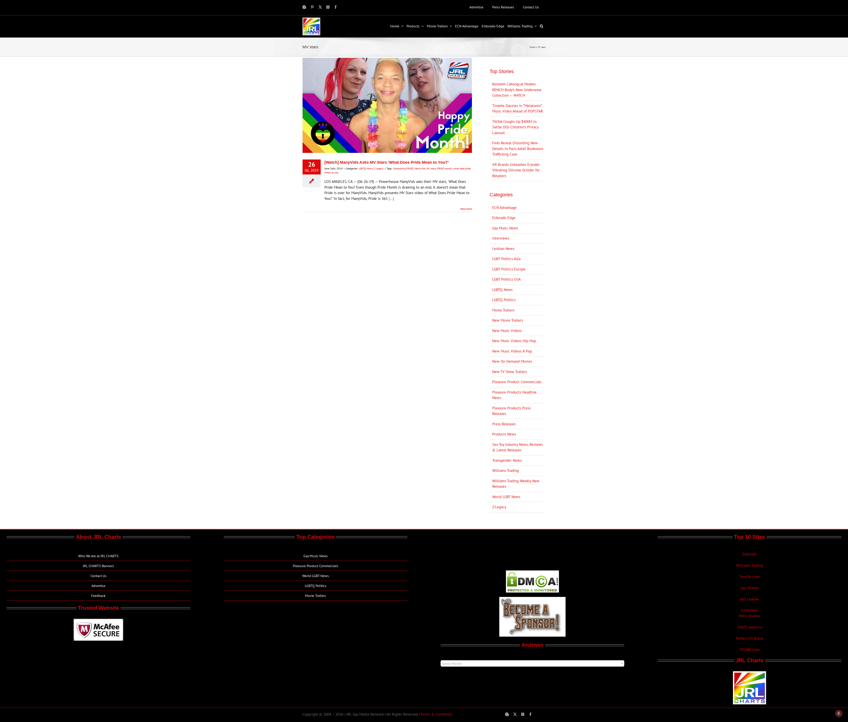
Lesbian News (503, 248)
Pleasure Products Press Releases (511, 411)
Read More (466, 208)
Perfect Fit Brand (749, 638)
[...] (391, 198)
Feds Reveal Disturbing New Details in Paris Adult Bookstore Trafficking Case (517, 149)
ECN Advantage (504, 207)
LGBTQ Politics (504, 299)
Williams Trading (505, 470)
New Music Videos (507, 330)
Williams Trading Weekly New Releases (515, 483)
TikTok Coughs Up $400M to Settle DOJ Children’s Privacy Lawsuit (515, 127)
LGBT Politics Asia (506, 258)
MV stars (431, 168)
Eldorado (749, 554)
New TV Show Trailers (509, 371)
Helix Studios (749, 615)
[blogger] (304, 7)
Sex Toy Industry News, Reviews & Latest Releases (517, 447)
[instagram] (327, 7)
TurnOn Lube (749, 576)
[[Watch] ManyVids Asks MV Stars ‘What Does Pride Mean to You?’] (387, 105)
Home (532, 47)
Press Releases (504, 424)
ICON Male (749, 610)
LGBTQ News (366, 168)
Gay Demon (749, 587)
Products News (504, 434)
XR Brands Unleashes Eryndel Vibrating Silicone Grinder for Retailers (516, 170)
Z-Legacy (379, 168)
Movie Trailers (503, 310)
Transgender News (507, 460)
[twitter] (320, 7)
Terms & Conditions (436, 714)
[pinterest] (312, 7)
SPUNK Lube (750, 649)
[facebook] (335, 7)
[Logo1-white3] (311, 19)
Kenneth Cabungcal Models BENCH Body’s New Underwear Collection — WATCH (517, 90)
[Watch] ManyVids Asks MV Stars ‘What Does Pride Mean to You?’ (386, 162)
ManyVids (420, 168)
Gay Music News (505, 228)
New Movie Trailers (507, 320)
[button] (542, 26)
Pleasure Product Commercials (516, 381)
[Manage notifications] (838, 713)
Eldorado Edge (503, 217)
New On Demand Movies (512, 361)
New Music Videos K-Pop (512, 351)
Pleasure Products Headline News (514, 395)
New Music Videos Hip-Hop (514, 340)
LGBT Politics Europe (508, 269)
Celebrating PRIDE (403, 168)
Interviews (500, 238)
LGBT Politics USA (506, 279)
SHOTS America (749, 627)
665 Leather (749, 599)
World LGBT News (506, 496)
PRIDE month (444, 168)
